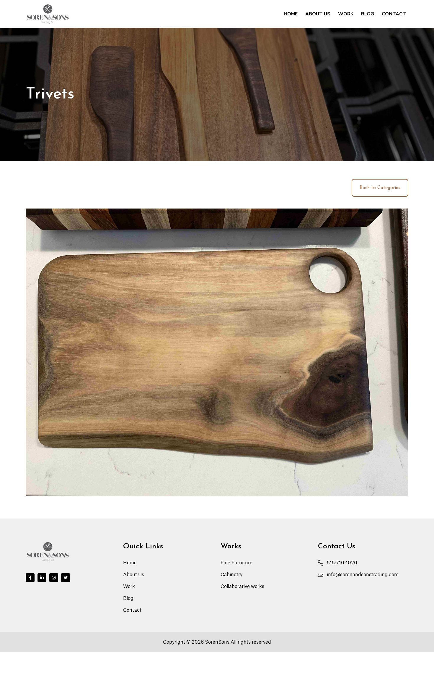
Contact (394, 14)
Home (291, 14)
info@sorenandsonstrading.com (363, 574)
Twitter (65, 577)
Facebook (30, 577)
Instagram (53, 577)
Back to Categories (380, 187)
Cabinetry (231, 574)
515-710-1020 (342, 563)
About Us (317, 14)
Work (345, 14)
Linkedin (41, 577)
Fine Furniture (236, 563)
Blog (367, 14)
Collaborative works (242, 586)
